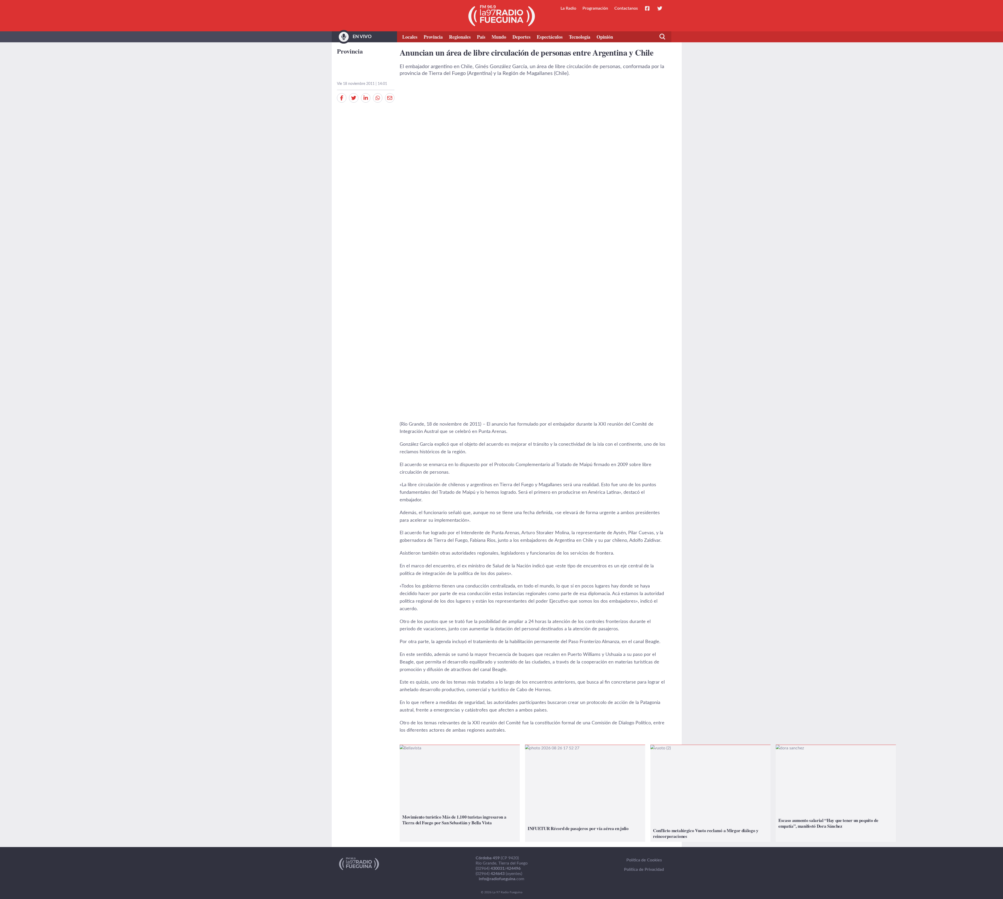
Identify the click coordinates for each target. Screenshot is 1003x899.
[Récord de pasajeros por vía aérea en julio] (585, 793)
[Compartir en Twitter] (353, 98)
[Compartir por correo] (389, 98)
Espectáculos (550, 36)
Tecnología (579, 36)
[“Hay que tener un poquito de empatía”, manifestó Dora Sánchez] (836, 793)
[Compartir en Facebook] (341, 98)
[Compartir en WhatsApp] (377, 98)
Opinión (605, 36)
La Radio (568, 8)
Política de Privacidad (644, 869)
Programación (595, 8)
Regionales (460, 36)
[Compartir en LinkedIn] (365, 98)
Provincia (433, 36)
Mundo (499, 36)
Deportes (521, 36)
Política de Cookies (644, 860)
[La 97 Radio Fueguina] (501, 15)
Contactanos (626, 8)
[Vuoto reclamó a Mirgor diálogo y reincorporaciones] (710, 793)
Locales (409, 36)
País (481, 36)
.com (501, 879)
